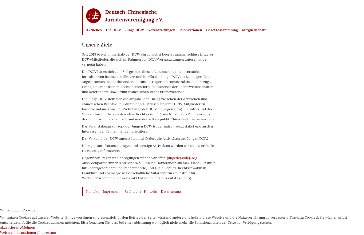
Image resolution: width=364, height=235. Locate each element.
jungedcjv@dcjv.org (182, 158)
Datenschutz (171, 191)
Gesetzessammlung (222, 30)
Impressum (111, 191)
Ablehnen (27, 227)
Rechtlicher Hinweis (140, 191)
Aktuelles (94, 30)
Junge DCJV (134, 30)
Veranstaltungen (161, 30)
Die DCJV (113, 30)
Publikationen (190, 30)
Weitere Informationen (18, 232)
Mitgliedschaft (254, 30)
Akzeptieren (9, 227)
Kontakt (92, 191)
